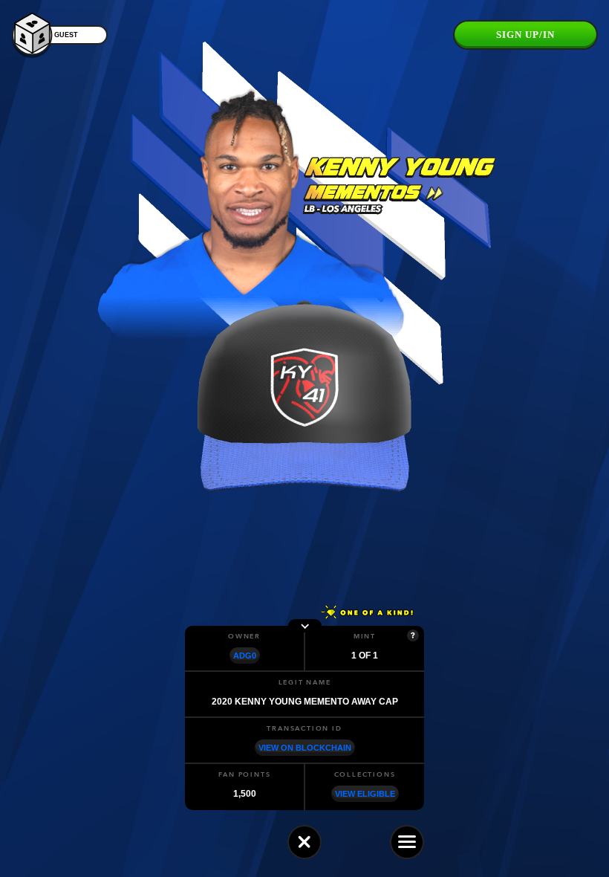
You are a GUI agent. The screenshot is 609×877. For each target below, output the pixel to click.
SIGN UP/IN (525, 34)
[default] (304, 842)
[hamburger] (407, 842)
